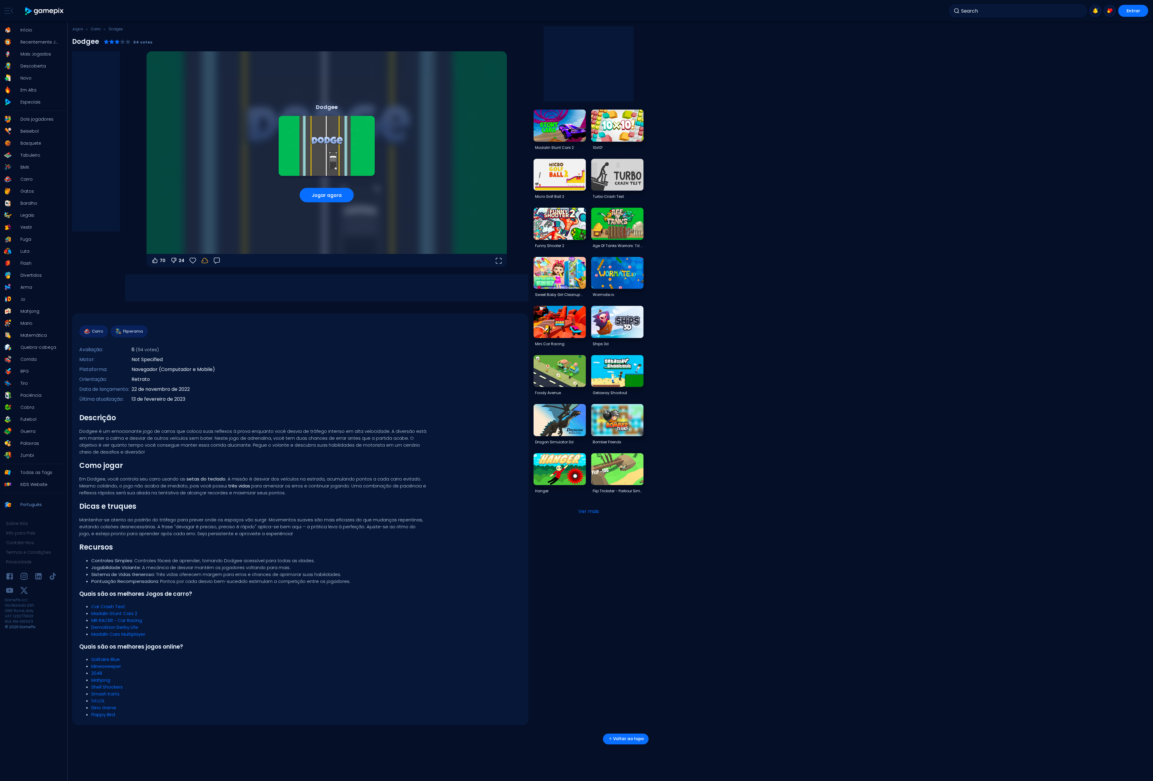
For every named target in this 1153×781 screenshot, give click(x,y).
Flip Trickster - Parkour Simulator (618, 490)
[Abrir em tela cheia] (498, 260)
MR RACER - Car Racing (116, 620)
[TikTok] (53, 577)
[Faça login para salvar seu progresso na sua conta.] (204, 260)
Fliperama (133, 331)
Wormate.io (603, 294)
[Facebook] (9, 577)
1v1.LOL (98, 701)
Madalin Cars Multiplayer (118, 634)
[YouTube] (9, 591)
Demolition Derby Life (114, 627)
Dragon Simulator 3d (554, 442)
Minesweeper (106, 666)
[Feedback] (216, 260)
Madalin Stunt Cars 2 (114, 613)
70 (162, 261)
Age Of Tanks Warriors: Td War (618, 245)
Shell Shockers (107, 687)
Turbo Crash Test (608, 196)
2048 (96, 673)
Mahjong (100, 680)
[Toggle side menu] (7, 11)
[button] (32, 30)
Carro (96, 29)
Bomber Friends (607, 442)
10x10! (598, 147)
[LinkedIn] (38, 577)
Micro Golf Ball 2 (549, 196)
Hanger (542, 490)
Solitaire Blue (105, 659)
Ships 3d (601, 343)
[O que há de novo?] (1095, 11)
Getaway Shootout (610, 392)
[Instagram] (24, 577)
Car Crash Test (108, 606)
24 (181, 261)
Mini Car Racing (549, 343)
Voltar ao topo (628, 739)
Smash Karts (105, 694)
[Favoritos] (1110, 11)
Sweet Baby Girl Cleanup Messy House (560, 294)
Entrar (1133, 11)
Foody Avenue (548, 392)
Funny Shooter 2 (549, 245)
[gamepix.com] (44, 11)
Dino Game (103, 707)
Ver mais (588, 511)
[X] (24, 591)
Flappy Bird (103, 714)
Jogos (77, 29)
